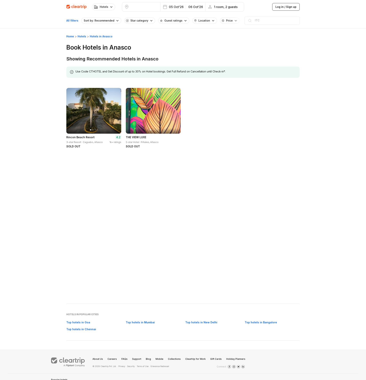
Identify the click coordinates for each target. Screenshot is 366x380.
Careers (112, 359)
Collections (174, 359)
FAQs (124, 359)
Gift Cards (216, 359)
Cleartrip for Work (195, 359)
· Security (130, 366)
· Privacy (121, 366)
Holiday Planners (235, 359)
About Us (97, 359)
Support (136, 359)
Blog (148, 359)
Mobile (159, 359)
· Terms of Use (142, 366)
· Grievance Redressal (159, 366)
